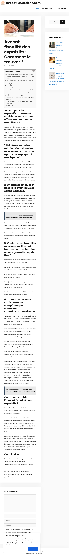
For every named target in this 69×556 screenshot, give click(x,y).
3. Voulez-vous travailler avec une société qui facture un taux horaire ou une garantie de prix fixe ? (20, 92)
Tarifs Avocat (62, 9)
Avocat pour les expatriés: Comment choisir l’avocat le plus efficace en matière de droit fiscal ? (20, 76)
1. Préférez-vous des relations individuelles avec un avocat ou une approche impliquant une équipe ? (20, 82)
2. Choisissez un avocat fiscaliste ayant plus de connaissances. (20, 87)
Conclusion (9, 105)
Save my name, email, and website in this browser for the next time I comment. (19, 531)
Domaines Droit (47, 9)
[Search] (62, 22)
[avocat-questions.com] (3, 3)
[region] (21, 543)
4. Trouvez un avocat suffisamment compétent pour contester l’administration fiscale (20, 98)
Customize (11, 549)
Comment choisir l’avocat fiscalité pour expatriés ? (19, 102)
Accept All (33, 549)
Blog (37, 9)
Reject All (22, 549)
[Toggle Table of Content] (33, 71)
